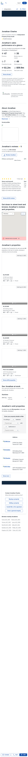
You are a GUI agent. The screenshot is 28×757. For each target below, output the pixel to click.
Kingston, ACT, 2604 (6, 530)
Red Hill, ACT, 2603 (6, 525)
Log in (19, 3)
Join (24, 3)
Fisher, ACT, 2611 (17, 530)
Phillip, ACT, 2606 (16, 527)
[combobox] (8, 214)
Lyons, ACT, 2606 (16, 522)
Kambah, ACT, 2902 (6, 527)
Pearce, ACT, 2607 (15, 519)
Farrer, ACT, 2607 (6, 519)
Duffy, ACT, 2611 (16, 525)
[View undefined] (14, 263)
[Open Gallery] (10, 134)
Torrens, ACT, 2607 (6, 522)
